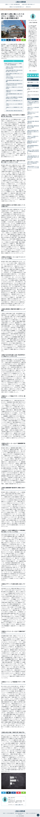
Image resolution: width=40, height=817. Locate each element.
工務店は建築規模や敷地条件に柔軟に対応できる (14, 94)
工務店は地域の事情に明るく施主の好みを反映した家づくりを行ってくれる (14, 71)
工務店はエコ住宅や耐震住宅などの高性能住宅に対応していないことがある (14, 98)
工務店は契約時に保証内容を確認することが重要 (14, 81)
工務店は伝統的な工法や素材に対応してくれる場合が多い (14, 74)
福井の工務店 (18, 804)
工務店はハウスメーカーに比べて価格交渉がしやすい (14, 104)
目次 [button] (13, 61)
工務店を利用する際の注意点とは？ (28, 4)
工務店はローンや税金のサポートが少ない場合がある (14, 87)
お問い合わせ (28, 6)
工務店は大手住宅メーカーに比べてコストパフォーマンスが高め (14, 77)
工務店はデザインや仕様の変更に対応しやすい (14, 101)
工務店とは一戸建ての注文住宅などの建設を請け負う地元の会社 (14, 67)
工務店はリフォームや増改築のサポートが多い (14, 108)
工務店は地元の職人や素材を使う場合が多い (14, 110)
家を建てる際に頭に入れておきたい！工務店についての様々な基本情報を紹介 (13, 64)
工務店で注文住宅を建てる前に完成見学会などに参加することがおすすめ (14, 84)
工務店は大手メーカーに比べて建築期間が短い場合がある (14, 91)
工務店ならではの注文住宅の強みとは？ (16, 6)
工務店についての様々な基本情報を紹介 (12, 4)
